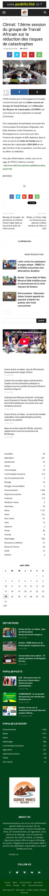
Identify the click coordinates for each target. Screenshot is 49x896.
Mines (7, 510)
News (6, 514)
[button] (45, 12)
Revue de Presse (11, 546)
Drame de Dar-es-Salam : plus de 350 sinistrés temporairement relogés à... (32, 632)
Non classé (9, 518)
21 (31, 591)
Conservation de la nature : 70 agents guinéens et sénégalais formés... (32, 658)
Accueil (7, 882)
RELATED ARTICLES (12, 254)
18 (12, 591)
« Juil (5, 605)
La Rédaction (24, 241)
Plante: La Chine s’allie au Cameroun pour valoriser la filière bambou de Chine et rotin (36, 223)
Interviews (8, 506)
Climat (7, 466)
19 (19, 591)
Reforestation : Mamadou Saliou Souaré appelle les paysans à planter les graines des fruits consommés (31, 299)
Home (5, 19)
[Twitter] (17, 872)
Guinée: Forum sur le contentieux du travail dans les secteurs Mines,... (32, 710)
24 (6, 596)
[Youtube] (39, 872)
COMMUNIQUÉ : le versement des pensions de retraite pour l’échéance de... (32, 696)
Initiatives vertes (11, 502)
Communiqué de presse (14, 474)
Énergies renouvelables (14, 486)
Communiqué (10, 470)
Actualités (8, 454)
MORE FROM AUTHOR (34, 254)
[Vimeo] (24, 872)
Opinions (8, 526)
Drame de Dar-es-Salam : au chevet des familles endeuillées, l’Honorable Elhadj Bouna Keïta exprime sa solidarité (25, 417)
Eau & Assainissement (14, 478)
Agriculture (9, 458)
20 (25, 591)
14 (31, 586)
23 (43, 591)
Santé (6, 550)
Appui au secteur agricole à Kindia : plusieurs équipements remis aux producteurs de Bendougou (23, 431)
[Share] (19, 92)
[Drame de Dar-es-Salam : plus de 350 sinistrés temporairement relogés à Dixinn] (9, 632)
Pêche (7, 530)
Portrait (7, 534)
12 (19, 586)
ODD (6, 522)
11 (12, 586)
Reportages (9, 538)
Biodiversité (9, 462)
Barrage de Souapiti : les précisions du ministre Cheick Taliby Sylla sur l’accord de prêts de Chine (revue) (13, 223)
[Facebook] (10, 872)
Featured (8, 498)
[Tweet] (37, 92)
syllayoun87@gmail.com (29, 854)
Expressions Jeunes (12, 494)
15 (37, 586)
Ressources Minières (13, 542)
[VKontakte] (32, 872)
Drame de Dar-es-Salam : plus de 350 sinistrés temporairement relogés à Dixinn (24, 370)
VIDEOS (7, 555)
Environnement (16, 19)
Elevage (7, 482)
